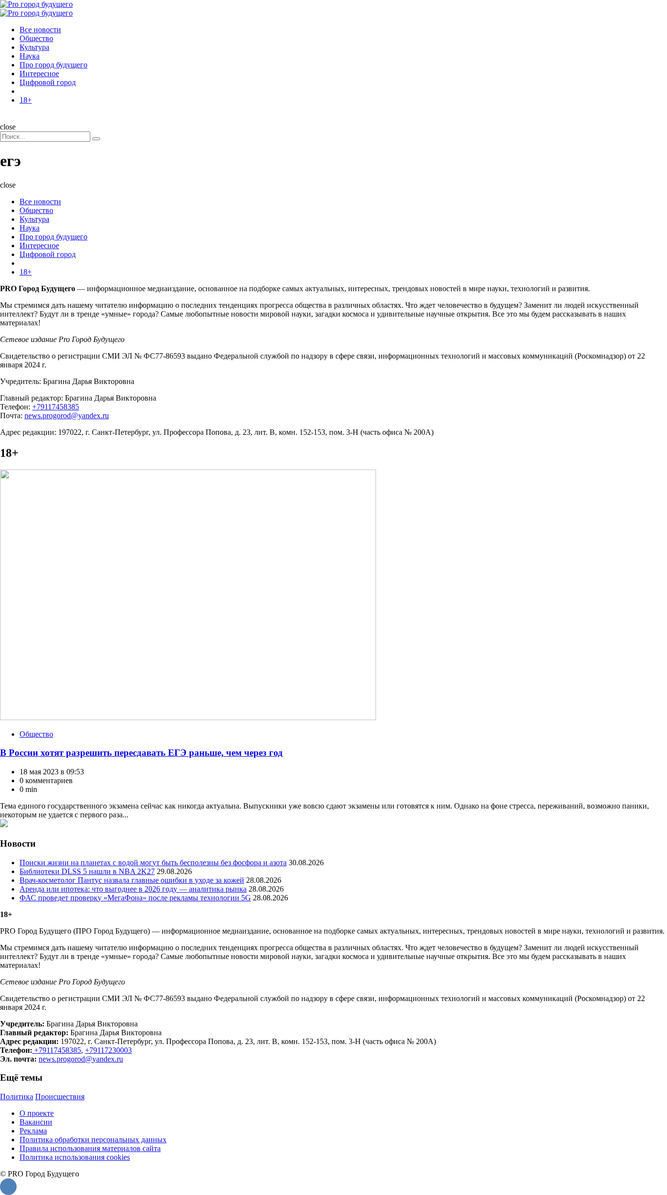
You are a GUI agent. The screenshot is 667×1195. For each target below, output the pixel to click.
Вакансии (36, 1122)
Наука (30, 56)
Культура (34, 47)
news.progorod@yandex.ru (66, 415)
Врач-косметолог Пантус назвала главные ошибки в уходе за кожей (132, 880)
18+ (26, 100)
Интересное (39, 73)
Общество (36, 38)
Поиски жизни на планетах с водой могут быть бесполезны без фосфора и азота (153, 862)
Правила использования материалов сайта (90, 1148)
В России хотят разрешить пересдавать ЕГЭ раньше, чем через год (141, 752)
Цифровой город (48, 82)
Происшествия (59, 1096)
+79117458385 (55, 407)
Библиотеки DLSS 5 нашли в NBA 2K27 (87, 871)
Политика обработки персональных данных (93, 1139)
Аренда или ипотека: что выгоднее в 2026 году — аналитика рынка (133, 889)
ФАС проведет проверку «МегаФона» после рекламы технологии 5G (135, 898)
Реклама (33, 1131)
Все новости (40, 29)
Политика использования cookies (75, 1157)
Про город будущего (53, 65)
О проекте (37, 1113)
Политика (16, 1096)
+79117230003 (108, 1050)
